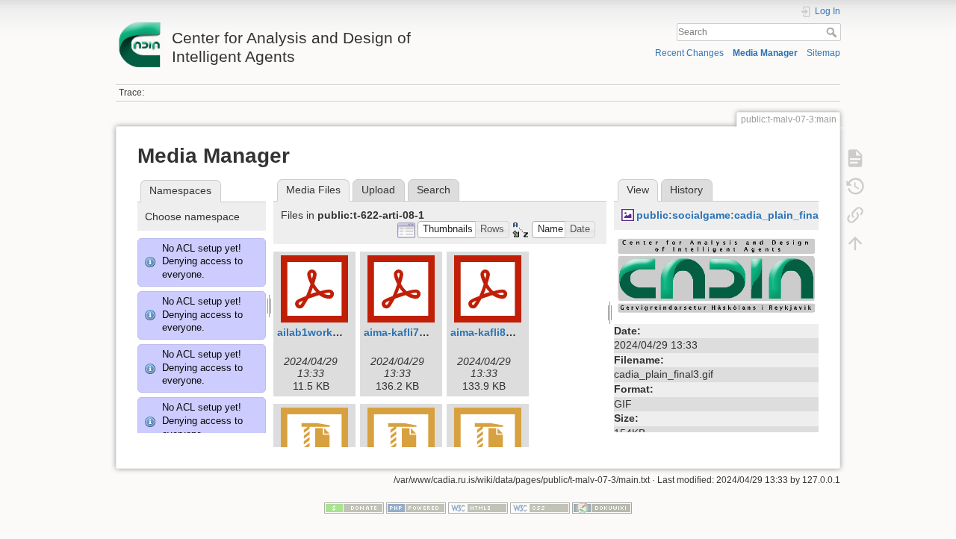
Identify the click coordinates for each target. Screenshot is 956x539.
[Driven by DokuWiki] (602, 507)
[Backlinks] (855, 215)
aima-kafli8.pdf (488, 332)
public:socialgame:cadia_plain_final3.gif (740, 215)
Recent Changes (689, 53)
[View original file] (716, 278)
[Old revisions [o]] (855, 186)
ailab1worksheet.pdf (329, 332)
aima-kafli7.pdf (401, 332)
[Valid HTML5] (478, 507)
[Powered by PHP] (416, 507)
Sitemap (823, 53)
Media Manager (765, 53)
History (686, 190)
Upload (378, 190)
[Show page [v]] (855, 158)
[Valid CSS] (540, 507)
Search (833, 32)
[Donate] (354, 507)
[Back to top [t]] (855, 243)
